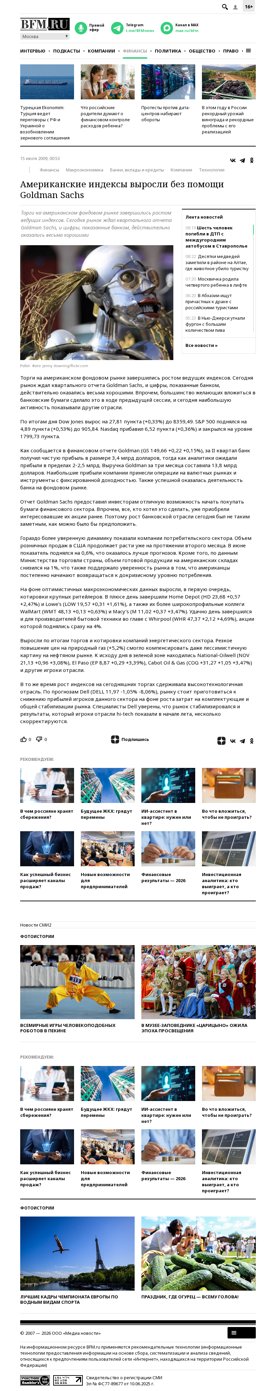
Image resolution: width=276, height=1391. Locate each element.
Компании (101, 51)
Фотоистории (37, 936)
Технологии (212, 169)
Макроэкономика (84, 169)
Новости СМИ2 (35, 925)
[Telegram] (242, 160)
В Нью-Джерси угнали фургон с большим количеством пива (215, 324)
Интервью (32, 51)
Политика (168, 51)
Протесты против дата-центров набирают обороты (165, 113)
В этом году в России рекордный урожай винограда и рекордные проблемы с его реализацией (228, 119)
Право (231, 51)
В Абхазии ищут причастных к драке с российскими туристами (211, 301)
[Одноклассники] (252, 160)
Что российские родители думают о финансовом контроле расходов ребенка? (105, 116)
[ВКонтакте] (233, 160)
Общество (202, 51)
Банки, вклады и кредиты (137, 169)
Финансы (135, 51)
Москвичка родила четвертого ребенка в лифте (216, 282)
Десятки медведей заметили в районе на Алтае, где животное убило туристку (217, 262)
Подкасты (66, 51)
